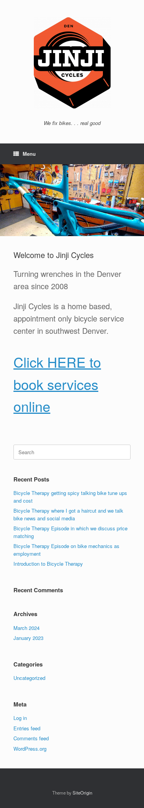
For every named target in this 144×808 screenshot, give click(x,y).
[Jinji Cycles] (72, 62)
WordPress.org (29, 748)
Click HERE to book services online (57, 384)
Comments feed (31, 738)
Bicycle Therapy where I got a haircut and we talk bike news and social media (68, 514)
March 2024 (26, 627)
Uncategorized (29, 677)
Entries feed (26, 728)
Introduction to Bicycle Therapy (48, 563)
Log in (20, 717)
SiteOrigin (82, 793)
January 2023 (28, 637)
